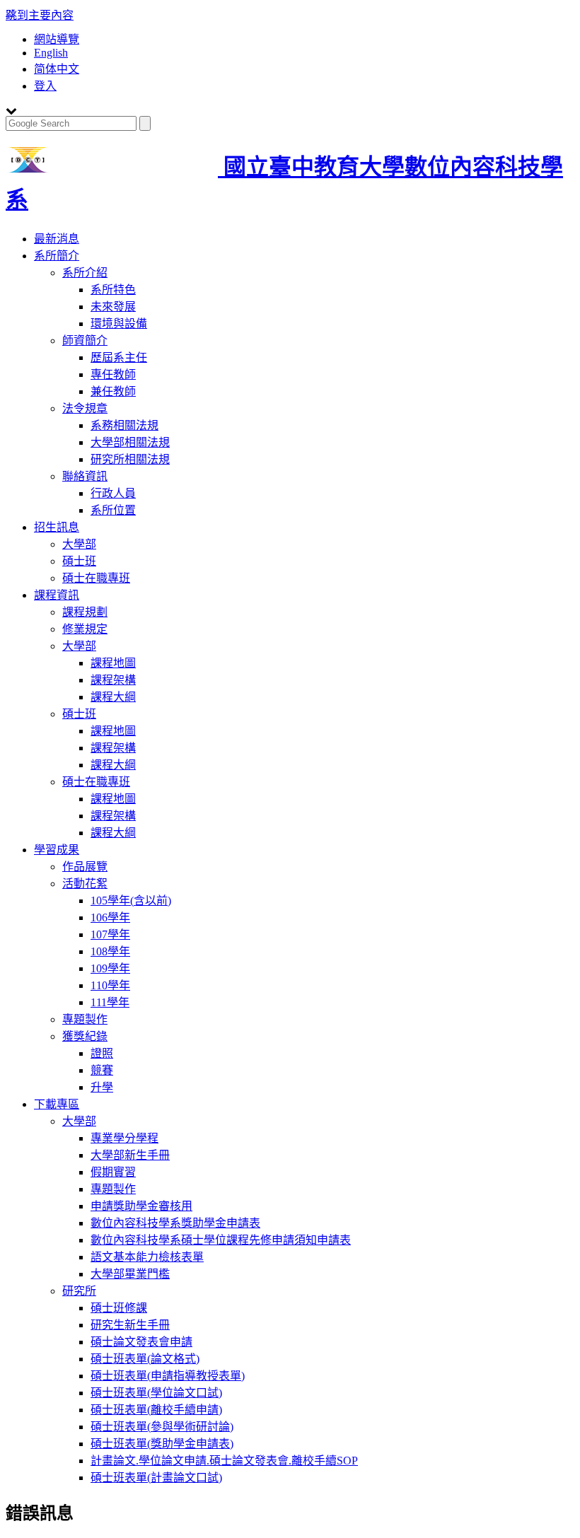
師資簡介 (85, 340)
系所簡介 (56, 256)
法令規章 (85, 408)
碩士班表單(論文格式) (145, 1359)
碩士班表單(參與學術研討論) (162, 1427)
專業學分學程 (124, 1138)
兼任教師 (113, 391)
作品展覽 (85, 867)
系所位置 (113, 510)
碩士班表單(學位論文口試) (156, 1393)
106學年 (110, 917)
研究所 (79, 1291)
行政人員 (113, 493)
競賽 (102, 1070)
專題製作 (85, 1019)
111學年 (110, 1002)
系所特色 (113, 290)
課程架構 (113, 680)
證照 (102, 1053)
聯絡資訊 (85, 476)
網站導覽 (56, 39)
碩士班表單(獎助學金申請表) (162, 1444)
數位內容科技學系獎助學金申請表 (175, 1223)
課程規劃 (85, 612)
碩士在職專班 (96, 578)
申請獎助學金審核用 (141, 1206)
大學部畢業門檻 (130, 1274)
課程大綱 (113, 697)
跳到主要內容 (40, 15)
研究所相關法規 (130, 459)
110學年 (110, 985)
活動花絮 (85, 884)
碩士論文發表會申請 (141, 1342)
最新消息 (56, 239)
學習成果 (56, 850)
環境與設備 (119, 323)
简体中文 (56, 69)
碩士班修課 (119, 1308)
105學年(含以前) (131, 901)
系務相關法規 (124, 425)
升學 (102, 1087)
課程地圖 (113, 663)
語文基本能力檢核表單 (147, 1257)
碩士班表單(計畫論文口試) (156, 1478)
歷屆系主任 (119, 357)
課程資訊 (56, 595)
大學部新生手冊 (130, 1155)
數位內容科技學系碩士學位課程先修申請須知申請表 (221, 1240)
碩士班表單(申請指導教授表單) (168, 1376)
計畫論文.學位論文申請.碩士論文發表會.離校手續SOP (224, 1461)
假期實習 (113, 1172)
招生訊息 (56, 527)
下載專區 (56, 1104)
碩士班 (79, 561)
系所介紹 (85, 273)
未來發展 (113, 307)
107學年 (110, 934)
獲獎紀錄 (85, 1036)
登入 (45, 86)
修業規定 (85, 629)
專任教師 (113, 374)
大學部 (79, 544)
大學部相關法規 (130, 442)
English (51, 53)
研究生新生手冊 (130, 1325)
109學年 (110, 968)
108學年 (110, 951)
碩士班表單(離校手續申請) (156, 1410)
